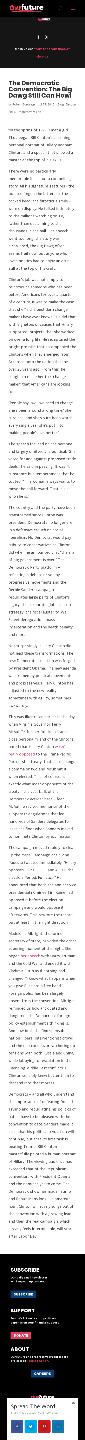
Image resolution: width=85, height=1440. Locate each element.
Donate (21, 1335)
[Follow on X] (46, 37)
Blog (61, 104)
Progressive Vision (29, 112)
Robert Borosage (23, 104)
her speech (30, 955)
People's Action (37, 1361)
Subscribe (23, 1294)
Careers (42, 1374)
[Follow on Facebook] (38, 37)
